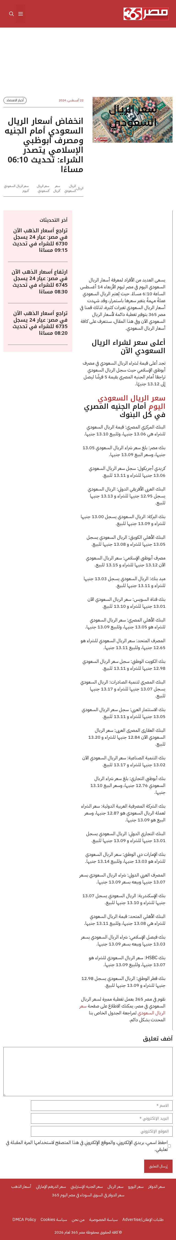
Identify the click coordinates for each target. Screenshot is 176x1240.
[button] (11, 14)
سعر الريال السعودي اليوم (131, 402)
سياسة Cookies (54, 1219)
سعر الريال (56, 188)
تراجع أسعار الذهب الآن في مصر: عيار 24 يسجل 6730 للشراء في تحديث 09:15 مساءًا (40, 240)
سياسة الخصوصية (103, 1219)
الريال (80, 188)
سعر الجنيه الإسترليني (87, 1186)
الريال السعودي (70, 188)
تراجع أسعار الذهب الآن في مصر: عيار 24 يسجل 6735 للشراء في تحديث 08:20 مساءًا (40, 323)
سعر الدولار (156, 1186)
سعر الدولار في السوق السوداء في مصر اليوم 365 (88, 1195)
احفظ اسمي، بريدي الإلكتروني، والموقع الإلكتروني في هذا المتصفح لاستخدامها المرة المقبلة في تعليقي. (87, 1146)
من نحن (78, 1219)
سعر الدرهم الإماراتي (51, 1186)
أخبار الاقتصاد (15, 100)
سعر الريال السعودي (43, 188)
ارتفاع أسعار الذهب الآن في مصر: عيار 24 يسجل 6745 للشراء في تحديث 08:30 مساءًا (40, 282)
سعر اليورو (136, 1186)
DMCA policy (24, 1219)
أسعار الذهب (21, 1186)
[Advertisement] (88, 63)
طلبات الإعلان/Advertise (143, 1219)
